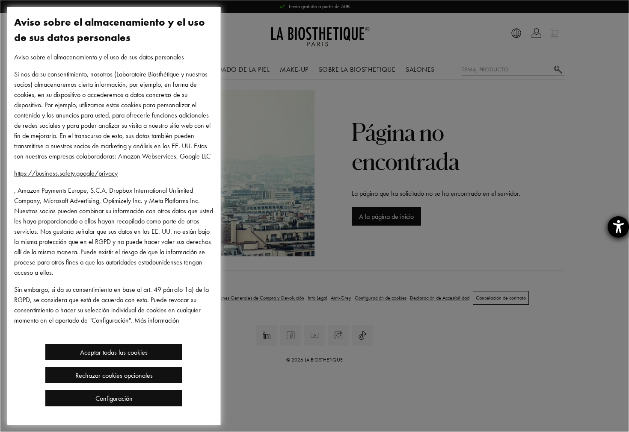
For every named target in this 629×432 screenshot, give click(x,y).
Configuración (114, 398)
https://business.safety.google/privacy (66, 173)
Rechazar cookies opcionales (114, 375)
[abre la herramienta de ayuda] (618, 227)
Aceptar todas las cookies (114, 352)
